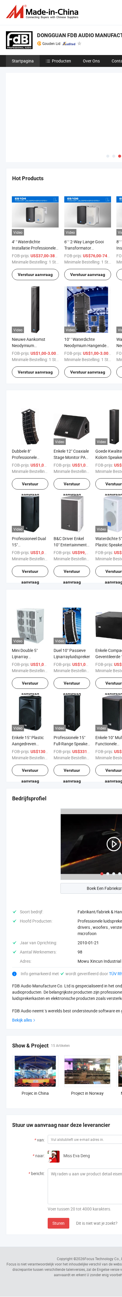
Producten (61, 61)
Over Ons (91, 61)
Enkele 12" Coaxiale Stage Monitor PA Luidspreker (71, 457)
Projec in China (35, 1093)
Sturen (58, 1223)
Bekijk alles (22, 1020)
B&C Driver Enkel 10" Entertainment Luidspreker (70, 545)
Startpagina (23, 61)
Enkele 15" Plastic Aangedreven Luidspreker (28, 744)
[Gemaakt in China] (43, 12)
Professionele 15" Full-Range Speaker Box (71, 744)
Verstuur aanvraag (35, 274)
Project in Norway (87, 1093)
